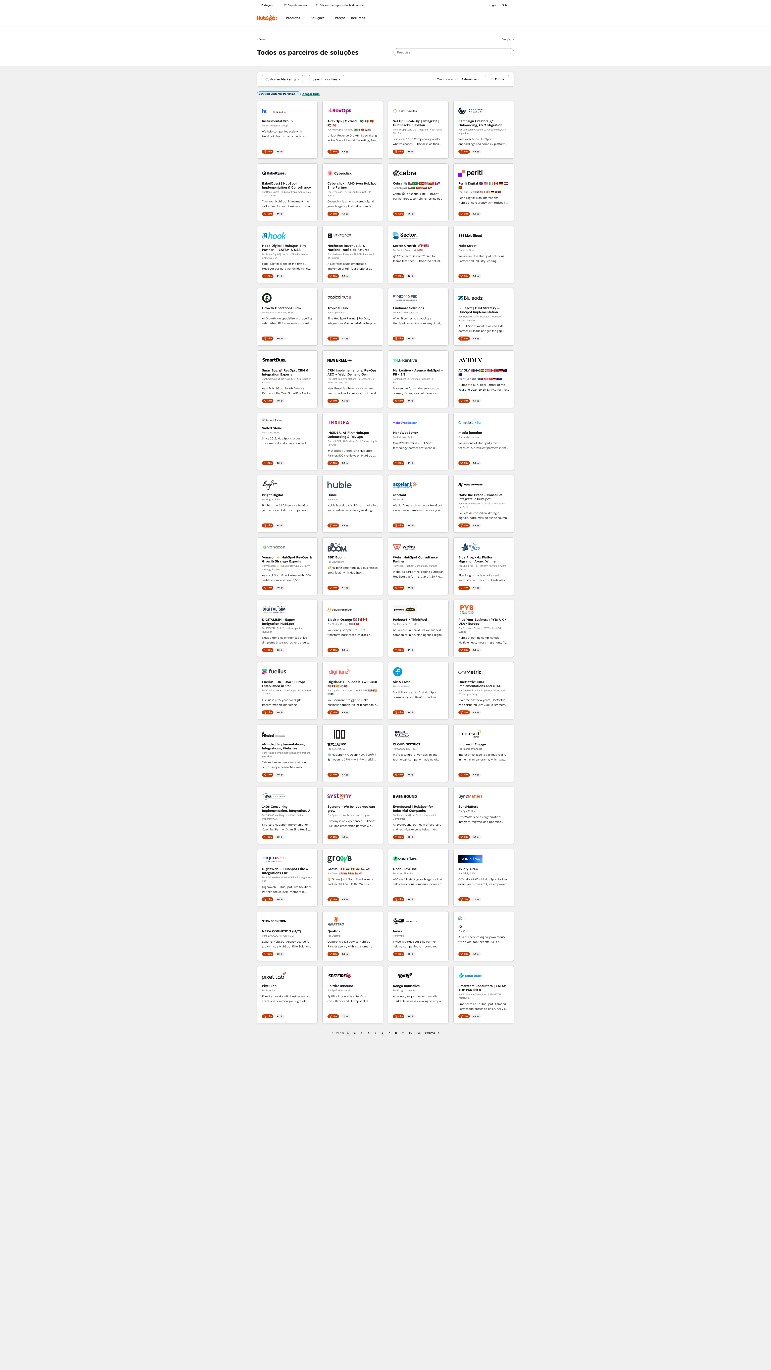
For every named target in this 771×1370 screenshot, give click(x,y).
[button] (508, 39)
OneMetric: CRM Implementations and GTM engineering (479, 684)
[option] (280, 79)
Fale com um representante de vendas (342, 5)
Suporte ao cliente (298, 5)
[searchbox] (454, 52)
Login (493, 5)
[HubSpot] (267, 18)
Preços (340, 18)
